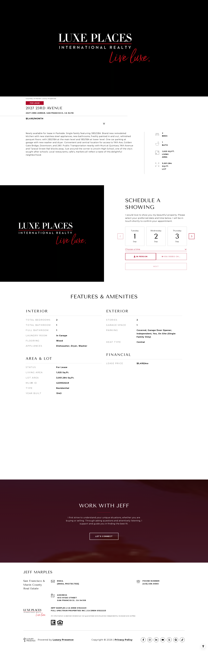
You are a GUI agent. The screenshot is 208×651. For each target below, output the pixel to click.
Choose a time (132, 249)
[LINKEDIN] (156, 639)
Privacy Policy (124, 639)
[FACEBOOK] (143, 639)
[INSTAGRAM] (149, 639)
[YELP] (169, 639)
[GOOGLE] (175, 639)
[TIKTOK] (182, 639)
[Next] (192, 236)
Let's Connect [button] (104, 536)
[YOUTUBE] (162, 639)
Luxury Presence (63, 639)
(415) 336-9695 (151, 584)
